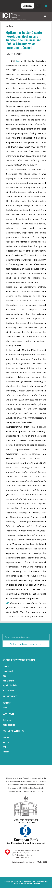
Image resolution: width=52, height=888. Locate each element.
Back (11, 26)
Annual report (8, 671)
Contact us (7, 719)
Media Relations (9, 724)
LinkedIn (6, 742)
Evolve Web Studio (34, 883)
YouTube (6, 751)
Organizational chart (11, 685)
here (18, 60)
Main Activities (8, 680)
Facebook (6, 737)
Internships (7, 702)
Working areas (8, 690)
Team (5, 707)
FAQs (4, 675)
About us (6, 666)
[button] (39, 6)
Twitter (5, 746)
